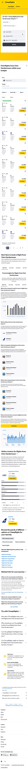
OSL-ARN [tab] (11, 267)
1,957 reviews (11, 475)
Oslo (20, 704)
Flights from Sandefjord (7, 560)
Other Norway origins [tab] (7, 542)
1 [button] (7, 248)
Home (6, 704)
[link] (12, 478)
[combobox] (15, 80)
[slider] (26, 88)
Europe (11, 704)
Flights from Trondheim (7, 567)
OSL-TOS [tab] (25, 267)
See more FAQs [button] (14, 606)
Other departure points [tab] (7, 538)
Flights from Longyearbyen (8, 558)
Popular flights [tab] (5, 545)
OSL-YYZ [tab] (5, 267)
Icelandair (10, 516)
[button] (2, 2)
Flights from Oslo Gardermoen (9, 556)
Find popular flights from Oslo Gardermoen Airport (12, 593)
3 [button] (13, 248)
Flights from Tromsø (6, 565)
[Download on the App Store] (14, 754)
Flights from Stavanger (7, 562)
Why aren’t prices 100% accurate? (10, 698)
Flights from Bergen (6, 554)
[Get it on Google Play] (5, 754)
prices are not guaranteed (7, 688)
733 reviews (11, 521)
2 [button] (10, 248)
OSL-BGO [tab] (18, 267)
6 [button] (20, 248)
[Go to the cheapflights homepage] (10, 2)
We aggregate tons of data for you (10, 695)
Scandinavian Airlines (13, 471)
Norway (15, 704)
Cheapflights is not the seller (9, 693)
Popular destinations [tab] (20, 542)
